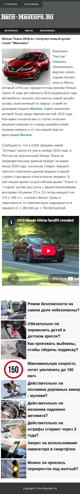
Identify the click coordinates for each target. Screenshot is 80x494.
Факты (29, 30)
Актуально (11, 30)
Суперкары (10, 4)
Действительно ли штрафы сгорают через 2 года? (52, 429)
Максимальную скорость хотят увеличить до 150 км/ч (52, 369)
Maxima (36, 109)
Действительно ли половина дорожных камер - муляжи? (54, 389)
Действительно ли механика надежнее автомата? (46, 409)
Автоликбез (47, 30)
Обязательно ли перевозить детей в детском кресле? (46, 330)
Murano (26, 135)
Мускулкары (31, 4)
